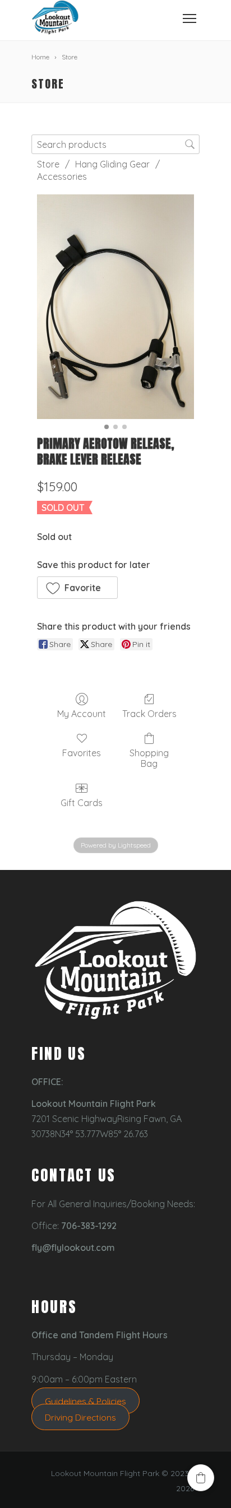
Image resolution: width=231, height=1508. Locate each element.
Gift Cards (82, 802)
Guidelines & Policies (85, 1401)
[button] (77, 587)
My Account (81, 713)
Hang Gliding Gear (112, 164)
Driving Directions (80, 1416)
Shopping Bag (149, 758)
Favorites (81, 752)
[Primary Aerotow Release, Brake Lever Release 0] (115, 306)
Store (48, 164)
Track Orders (149, 713)
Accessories (62, 176)
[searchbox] (115, 144)
